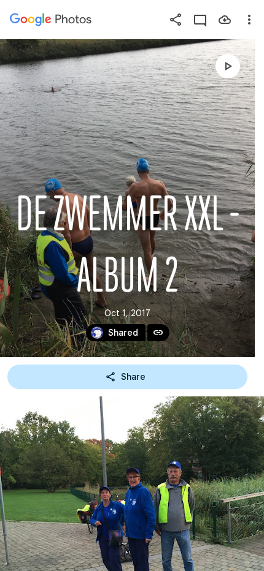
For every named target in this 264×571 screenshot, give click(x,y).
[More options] (249, 19)
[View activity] (200, 19)
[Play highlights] (228, 66)
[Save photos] (224, 19)
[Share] (175, 19)
